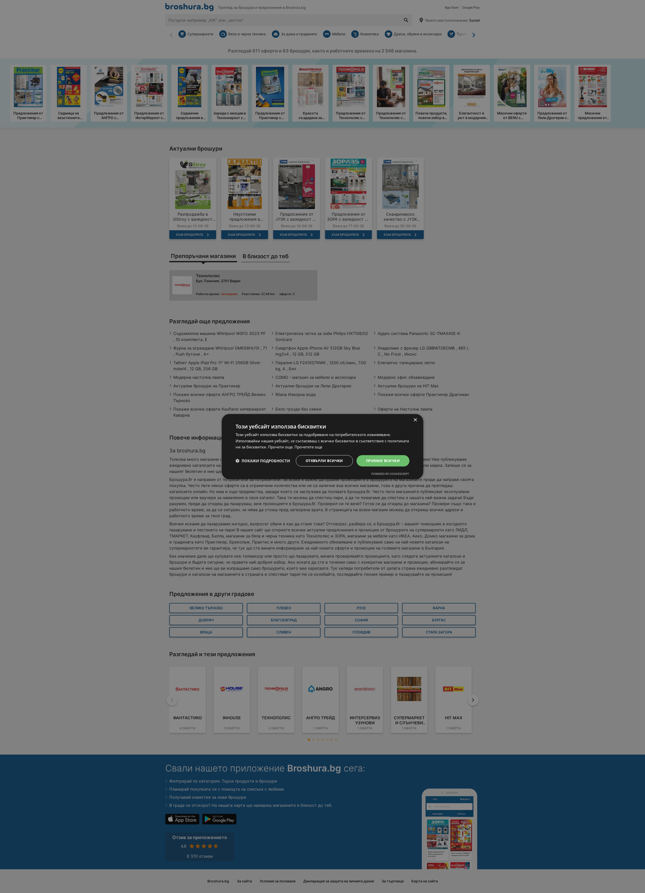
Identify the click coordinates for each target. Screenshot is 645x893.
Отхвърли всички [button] (324, 460)
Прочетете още (308, 446)
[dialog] (322, 446)
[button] (263, 461)
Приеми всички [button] (383, 460)
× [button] (415, 420)
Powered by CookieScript (390, 474)
